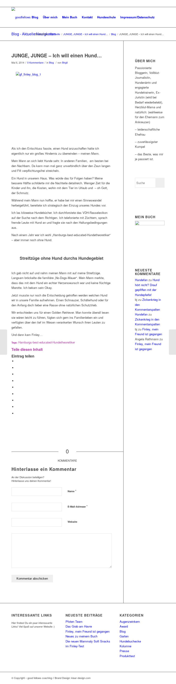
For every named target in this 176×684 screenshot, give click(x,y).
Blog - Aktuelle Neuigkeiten (33, 33)
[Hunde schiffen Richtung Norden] (3, 342)
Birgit (65, 62)
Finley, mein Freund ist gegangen (88, 631)
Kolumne (125, 646)
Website (72, 521)
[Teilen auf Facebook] (17, 361)
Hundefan (141, 280)
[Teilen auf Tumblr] (17, 394)
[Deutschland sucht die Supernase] (172, 342)
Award (124, 626)
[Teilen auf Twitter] (17, 368)
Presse (124, 651)
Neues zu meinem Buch (81, 636)
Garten (124, 636)
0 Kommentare (35, 62)
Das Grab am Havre (79, 626)
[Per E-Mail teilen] (17, 413)
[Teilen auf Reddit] (17, 407)
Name (72, 491)
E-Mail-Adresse (78, 506)
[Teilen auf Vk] (17, 400)
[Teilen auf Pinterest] (17, 381)
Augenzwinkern (130, 621)
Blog (51, 62)
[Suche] (161, 17)
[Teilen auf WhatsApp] (17, 374)
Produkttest (127, 656)
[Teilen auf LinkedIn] (17, 387)
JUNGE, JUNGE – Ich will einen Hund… (56, 55)
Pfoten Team (74, 621)
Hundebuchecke (130, 641)
